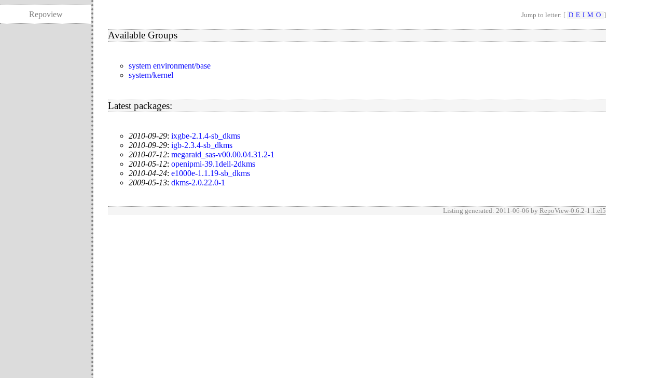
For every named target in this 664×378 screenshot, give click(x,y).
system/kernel (151, 75)
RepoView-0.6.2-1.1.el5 (573, 210)
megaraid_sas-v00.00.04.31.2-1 (222, 154)
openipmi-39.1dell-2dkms (213, 163)
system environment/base (170, 65)
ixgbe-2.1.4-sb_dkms (205, 135)
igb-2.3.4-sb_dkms (201, 145)
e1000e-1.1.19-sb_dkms (210, 173)
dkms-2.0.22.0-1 (198, 182)
